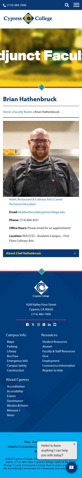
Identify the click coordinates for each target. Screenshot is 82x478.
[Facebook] (27, 324)
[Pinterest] (44, 324)
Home (7, 112)
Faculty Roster (23, 112)
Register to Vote (52, 370)
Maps (10, 342)
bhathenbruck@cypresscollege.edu (41, 212)
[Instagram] (38, 324)
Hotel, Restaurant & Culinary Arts (30, 199)
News (10, 415)
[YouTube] (54, 324)
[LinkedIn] (49, 324)
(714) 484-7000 (16, 5)
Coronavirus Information (58, 365)
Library (11, 351)
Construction (15, 370)
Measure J (13, 410)
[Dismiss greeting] (74, 444)
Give (45, 356)
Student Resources (54, 342)
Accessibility (15, 391)
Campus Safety (17, 365)
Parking (12, 346)
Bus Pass (12, 356)
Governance (15, 401)
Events (11, 396)
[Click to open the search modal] (67, 5)
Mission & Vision (17, 405)
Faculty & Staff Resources (58, 351)
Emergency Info (17, 361)
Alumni (47, 346)
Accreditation (16, 386)
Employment (51, 361)
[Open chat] (71, 467)
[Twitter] (33, 324)
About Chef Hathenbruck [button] (23, 253)
